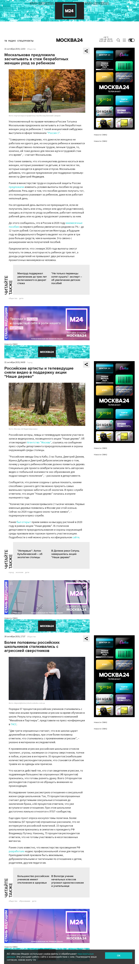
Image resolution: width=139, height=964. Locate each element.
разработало (16, 851)
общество (13, 298)
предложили (16, 187)
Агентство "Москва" (39, 442)
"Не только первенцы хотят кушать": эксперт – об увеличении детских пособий (66, 278)
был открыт (24, 522)
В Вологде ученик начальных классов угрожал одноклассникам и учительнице (67, 881)
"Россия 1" (53, 133)
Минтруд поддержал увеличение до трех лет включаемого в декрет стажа (32, 278)
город (11, 572)
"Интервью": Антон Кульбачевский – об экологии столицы (29, 554)
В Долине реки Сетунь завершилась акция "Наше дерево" (65, 554)
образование (24, 901)
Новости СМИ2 (11, 344)
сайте (75, 537)
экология (19, 572)
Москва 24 (69, 40)
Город (29, 362)
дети (21, 298)
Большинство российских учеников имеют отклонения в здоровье (33, 879)
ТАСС (14, 724)
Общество (31, 49)
